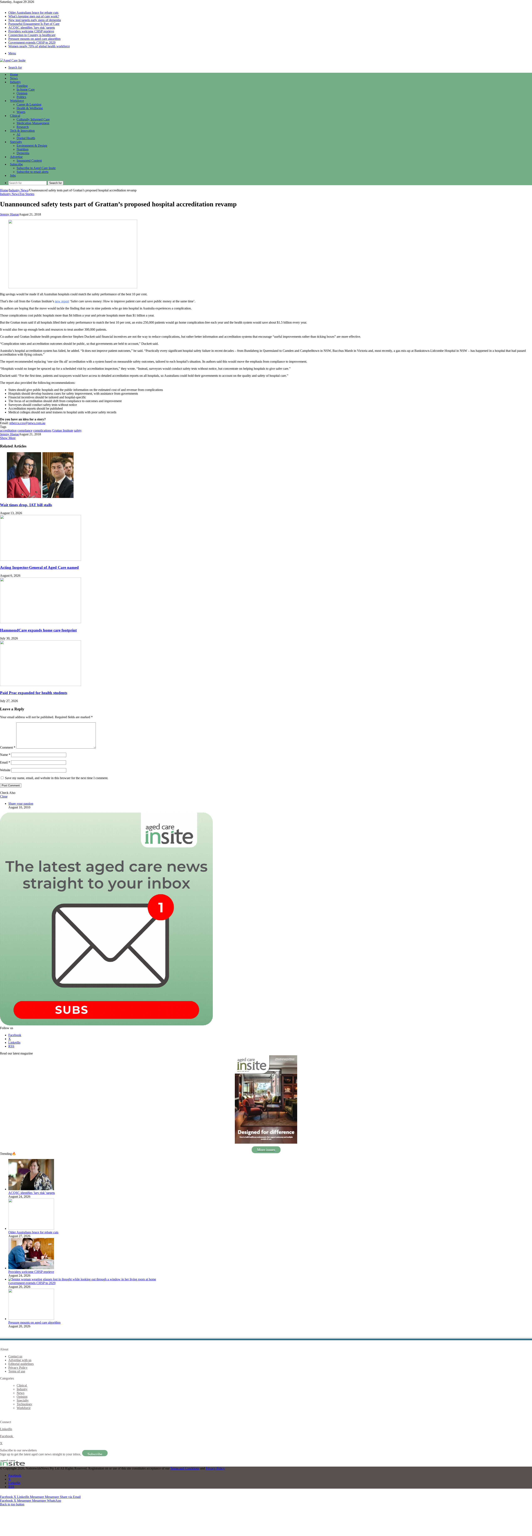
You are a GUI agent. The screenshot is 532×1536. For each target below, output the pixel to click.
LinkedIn (6, 1429)
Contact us (15, 1356)
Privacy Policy (17, 1367)
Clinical (15, 115)
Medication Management (33, 123)
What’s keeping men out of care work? (33, 16)
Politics (21, 97)
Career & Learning (29, 104)
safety (78, 430)
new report (62, 301)
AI (18, 134)
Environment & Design (32, 145)
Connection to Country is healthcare (31, 35)
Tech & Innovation (22, 130)
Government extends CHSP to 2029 (31, 42)
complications (42, 430)
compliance (24, 430)
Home (4, 190)
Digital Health (26, 138)
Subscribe (16, 164)
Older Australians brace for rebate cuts (33, 12)
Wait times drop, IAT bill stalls (26, 505)
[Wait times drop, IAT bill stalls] (40, 497)
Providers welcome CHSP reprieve (31, 31)
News (14, 78)
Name (5, 754)
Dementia (23, 153)
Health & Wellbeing (30, 108)
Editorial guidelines (21, 1364)
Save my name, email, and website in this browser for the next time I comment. (56, 778)
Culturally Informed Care (33, 119)
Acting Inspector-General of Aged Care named (39, 567)
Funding (22, 85)
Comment (7, 747)
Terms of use (16, 1371)
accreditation (8, 430)
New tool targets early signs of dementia (34, 20)
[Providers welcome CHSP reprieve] (31, 1268)
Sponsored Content (29, 160)
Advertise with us (19, 1360)
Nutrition (22, 149)
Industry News (18, 190)
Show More (8, 438)
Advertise (16, 157)
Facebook (7, 1436)
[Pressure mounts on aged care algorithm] (31, 1318)
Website (5, 770)
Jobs (13, 175)
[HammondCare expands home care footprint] (40, 622)
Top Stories (26, 194)
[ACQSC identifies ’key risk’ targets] (31, 1189)
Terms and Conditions (184, 1468)
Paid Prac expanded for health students (33, 693)
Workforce (17, 100)
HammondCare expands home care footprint (38, 630)
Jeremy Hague (9, 214)
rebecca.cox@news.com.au (27, 423)
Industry (15, 82)
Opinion (22, 93)
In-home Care (26, 89)
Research (23, 127)
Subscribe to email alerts (32, 172)
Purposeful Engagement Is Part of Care (33, 24)
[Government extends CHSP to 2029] (82, 1279)
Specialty (16, 142)
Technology (24, 1404)
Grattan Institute (62, 430)
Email (5, 762)
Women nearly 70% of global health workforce (39, 46)
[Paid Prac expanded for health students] (40, 685)
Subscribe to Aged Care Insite (36, 168)
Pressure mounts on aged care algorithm (34, 39)
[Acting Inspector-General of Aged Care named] (40, 559)
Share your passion (20, 803)
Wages (21, 112)
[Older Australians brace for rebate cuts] (31, 1228)
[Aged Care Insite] (13, 60)
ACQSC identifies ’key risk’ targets (31, 27)
